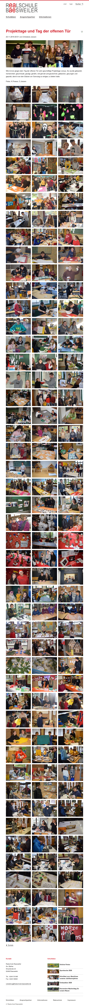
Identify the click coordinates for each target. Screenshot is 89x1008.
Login (71, 4)
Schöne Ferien (65, 964)
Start (65, 4)
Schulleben (11, 17)
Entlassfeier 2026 (66, 982)
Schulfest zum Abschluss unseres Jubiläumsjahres (69, 977)
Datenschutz (57, 1000)
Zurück (10, 945)
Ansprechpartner (27, 17)
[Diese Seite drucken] (82, 32)
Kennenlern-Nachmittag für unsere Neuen (69, 989)
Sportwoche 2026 (66, 970)
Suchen (82, 4)
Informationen (45, 17)
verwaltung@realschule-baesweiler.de (18, 984)
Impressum (72, 1000)
